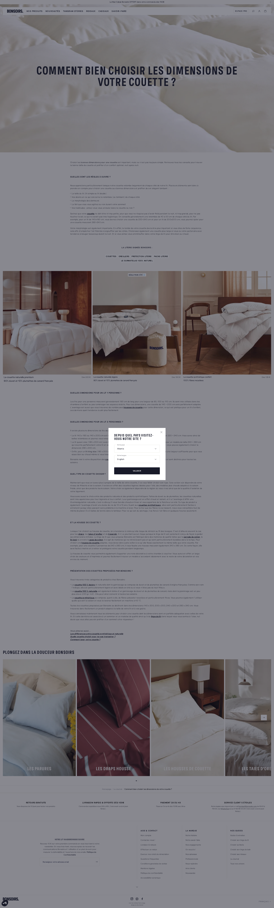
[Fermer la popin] (161, 432)
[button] (4, 903)
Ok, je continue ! (19, 893)
